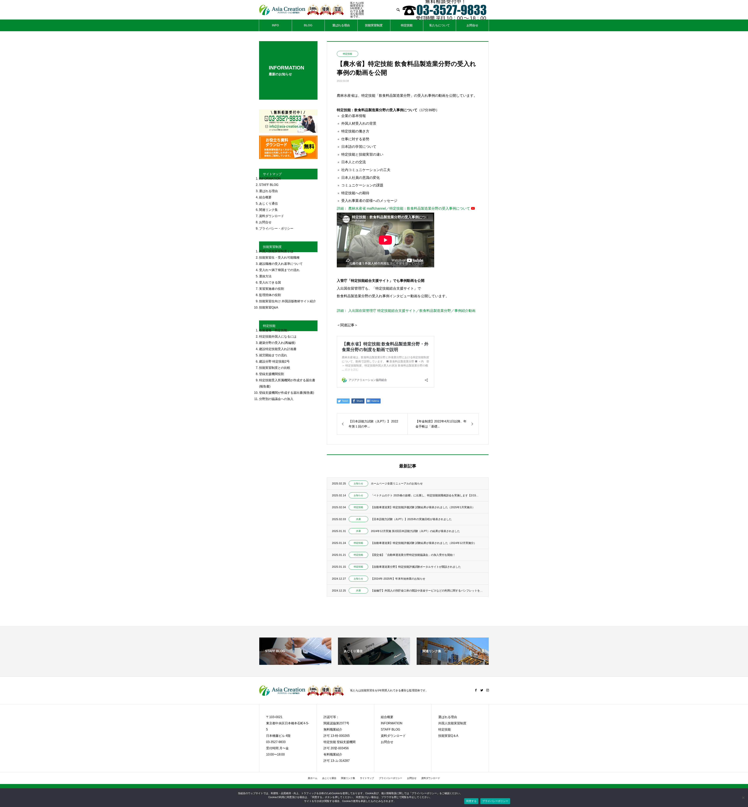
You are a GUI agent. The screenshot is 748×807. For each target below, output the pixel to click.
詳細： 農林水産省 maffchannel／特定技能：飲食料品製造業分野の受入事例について (403, 208)
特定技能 (407, 25)
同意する (471, 801)
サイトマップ (367, 778)
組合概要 (387, 717)
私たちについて (439, 25)
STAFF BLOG (390, 729)
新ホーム (312, 778)
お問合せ (472, 25)
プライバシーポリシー (390, 778)
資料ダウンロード (393, 735)
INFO (275, 25)
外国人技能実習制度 (452, 723)
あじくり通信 (329, 778)
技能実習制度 (374, 25)
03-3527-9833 (276, 742)
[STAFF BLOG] (295, 663)
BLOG (308, 25)
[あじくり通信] (374, 663)
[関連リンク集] (453, 663)
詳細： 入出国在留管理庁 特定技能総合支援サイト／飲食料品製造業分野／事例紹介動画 (406, 311)
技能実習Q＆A (448, 735)
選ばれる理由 (341, 25)
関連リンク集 (348, 778)
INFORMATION (391, 723)
